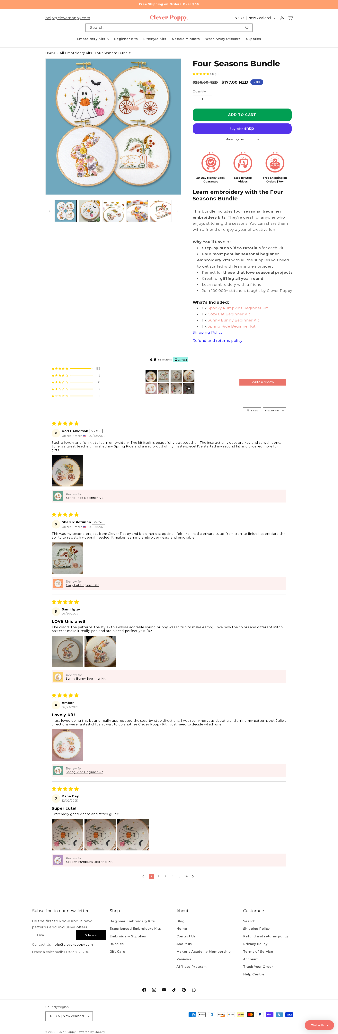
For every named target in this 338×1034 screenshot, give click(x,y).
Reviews (183, 959)
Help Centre (254, 974)
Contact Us (186, 936)
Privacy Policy (255, 944)
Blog (180, 921)
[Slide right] (177, 211)
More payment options (242, 139)
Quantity (199, 91)
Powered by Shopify (90, 1031)
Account (250, 959)
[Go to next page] (194, 876)
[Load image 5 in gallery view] (161, 211)
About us (184, 944)
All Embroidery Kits (76, 53)
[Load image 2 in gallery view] (89, 211)
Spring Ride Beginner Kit (232, 326)
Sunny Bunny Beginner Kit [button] (86, 678)
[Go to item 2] (163, 376)
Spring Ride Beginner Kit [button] (84, 498)
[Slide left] (49, 211)
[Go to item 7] (176, 388)
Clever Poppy (66, 1031)
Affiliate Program (191, 967)
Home (50, 53)
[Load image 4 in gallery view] (137, 211)
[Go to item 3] (176, 376)
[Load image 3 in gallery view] (113, 211)
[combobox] (169, 28)
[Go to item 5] (151, 388)
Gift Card (117, 951)
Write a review (263, 382)
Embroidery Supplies (128, 936)
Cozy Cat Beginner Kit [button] (82, 585)
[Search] (247, 28)
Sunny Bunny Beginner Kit (233, 320)
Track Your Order (258, 967)
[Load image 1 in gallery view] (65, 211)
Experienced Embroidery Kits (135, 929)
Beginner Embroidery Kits (132, 921)
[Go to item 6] (163, 388)
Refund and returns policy (265, 936)
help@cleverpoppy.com (67, 18)
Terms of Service (258, 951)
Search (249, 921)
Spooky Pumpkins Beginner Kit (238, 308)
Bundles (117, 944)
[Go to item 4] (188, 376)
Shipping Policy (256, 929)
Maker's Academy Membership (203, 951)
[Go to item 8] (188, 388)
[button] (92, 38)
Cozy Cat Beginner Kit (229, 314)
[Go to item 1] (151, 376)
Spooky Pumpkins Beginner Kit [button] (89, 862)
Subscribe (90, 935)
